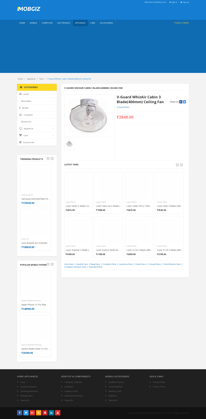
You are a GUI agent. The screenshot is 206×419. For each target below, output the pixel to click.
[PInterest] (45, 412)
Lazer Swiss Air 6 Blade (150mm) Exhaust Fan (109, 206)
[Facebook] (19, 412)
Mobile (33, 22)
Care (92, 22)
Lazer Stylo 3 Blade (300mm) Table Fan (169, 206)
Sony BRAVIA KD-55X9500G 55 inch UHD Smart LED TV (35, 243)
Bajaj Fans (95, 264)
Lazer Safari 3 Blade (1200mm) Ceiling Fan (78, 206)
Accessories (106, 22)
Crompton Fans (109, 264)
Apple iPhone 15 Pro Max (33, 304)
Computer (47, 22)
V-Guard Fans (123, 107)
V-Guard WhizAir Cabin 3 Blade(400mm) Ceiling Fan (69, 79)
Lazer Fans (71, 202)
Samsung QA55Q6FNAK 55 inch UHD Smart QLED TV (35, 199)
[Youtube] (57, 412)
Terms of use (159, 386)
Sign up (186, 2)
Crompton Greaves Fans (75, 266)
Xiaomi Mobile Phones (31, 344)
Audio (26, 94)
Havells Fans (82, 264)
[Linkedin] (51, 412)
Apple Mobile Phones (31, 300)
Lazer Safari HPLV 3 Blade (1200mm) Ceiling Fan (139, 206)
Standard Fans (96, 266)
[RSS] (38, 412)
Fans (41, 79)
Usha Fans (69, 264)
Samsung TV (27, 194)
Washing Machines (29, 391)
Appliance (80, 22)
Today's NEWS (181, 22)
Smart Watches (116, 386)
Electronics (63, 22)
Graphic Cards (71, 391)
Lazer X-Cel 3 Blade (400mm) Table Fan (139, 250)
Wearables (26, 101)
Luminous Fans (126, 264)
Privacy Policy (159, 382)
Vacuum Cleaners (29, 386)
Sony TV (25, 238)
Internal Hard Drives (74, 395)
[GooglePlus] (32, 412)
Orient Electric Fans (172, 264)
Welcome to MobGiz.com (155, 2)
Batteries (113, 395)
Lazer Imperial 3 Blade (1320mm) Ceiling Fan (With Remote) (78, 250)
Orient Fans (140, 264)
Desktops (69, 386)
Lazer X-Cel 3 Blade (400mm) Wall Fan (169, 250)
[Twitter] (26, 412)
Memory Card (115, 391)
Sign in (174, 2)
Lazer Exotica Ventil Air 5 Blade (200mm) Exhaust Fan (109, 250)
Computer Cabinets (73, 382)
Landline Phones (116, 382)
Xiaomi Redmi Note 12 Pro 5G (35, 349)
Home (22, 22)
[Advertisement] (103, 50)
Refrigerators (27, 395)
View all (24, 400)
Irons (23, 382)
